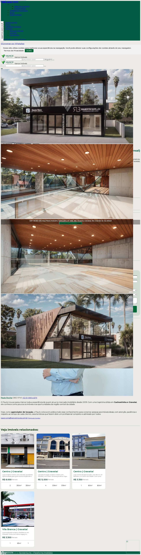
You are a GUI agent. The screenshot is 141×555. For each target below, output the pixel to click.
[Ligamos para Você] (2, 31)
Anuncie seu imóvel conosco (13, 39)
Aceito (29, 51)
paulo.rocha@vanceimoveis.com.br (14, 418)
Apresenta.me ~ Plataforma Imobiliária (36, 553)
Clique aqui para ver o (70, 223)
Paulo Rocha (6, 398)
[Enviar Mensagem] (45, 66)
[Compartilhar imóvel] (2, 68)
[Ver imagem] (70, 106)
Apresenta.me (3, 552)
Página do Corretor (34, 418)
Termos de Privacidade (14, 51)
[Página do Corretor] (67, 395)
